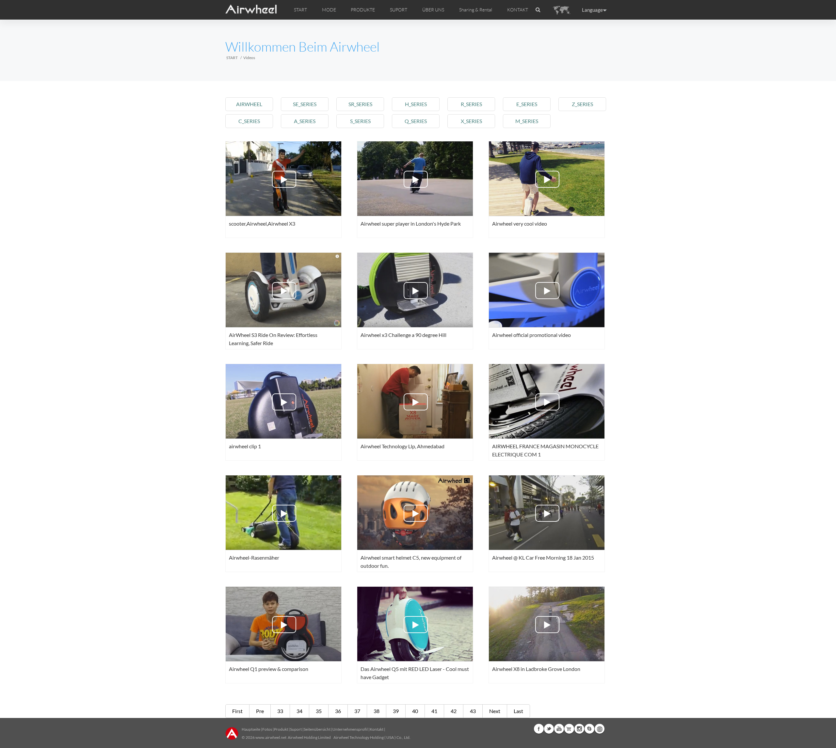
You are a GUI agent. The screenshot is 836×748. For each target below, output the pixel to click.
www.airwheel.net (270, 737)
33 (280, 711)
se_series (304, 104)
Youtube (559, 729)
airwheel (249, 104)
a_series (304, 121)
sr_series (360, 104)
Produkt (281, 729)
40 (415, 711)
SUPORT (398, 9)
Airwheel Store (569, 729)
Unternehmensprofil (350, 729)
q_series (416, 121)
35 (319, 711)
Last (518, 711)
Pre (260, 711)
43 (473, 711)
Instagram (579, 729)
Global (599, 729)
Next (494, 711)
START (300, 9)
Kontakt (376, 729)
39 (396, 711)
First (237, 711)
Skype (589, 729)
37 (357, 711)
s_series (360, 121)
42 (454, 711)
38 (376, 711)
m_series (526, 121)
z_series (582, 104)
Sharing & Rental (475, 9)
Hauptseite (251, 729)
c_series (249, 121)
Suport (296, 729)
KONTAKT (517, 9)
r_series (471, 104)
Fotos (267, 729)
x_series (471, 121)
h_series (416, 104)
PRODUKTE (363, 9)
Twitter (549, 729)
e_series (526, 104)
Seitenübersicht (317, 729)
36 (338, 711)
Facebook (539, 729)
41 (434, 711)
